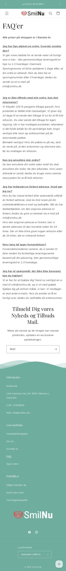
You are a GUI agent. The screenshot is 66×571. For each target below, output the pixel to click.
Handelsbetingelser (17, 433)
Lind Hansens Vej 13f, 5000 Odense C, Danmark (28, 395)
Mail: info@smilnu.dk (18, 412)
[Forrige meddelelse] (6, 4)
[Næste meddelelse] (59, 4)
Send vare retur (15, 492)
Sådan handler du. (16, 485)
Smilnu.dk (11, 386)
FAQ (8, 456)
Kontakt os (12, 449)
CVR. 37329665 (15, 405)
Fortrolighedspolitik (17, 500)
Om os (10, 441)
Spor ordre (12, 464)
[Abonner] (55, 349)
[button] (6, 13)
